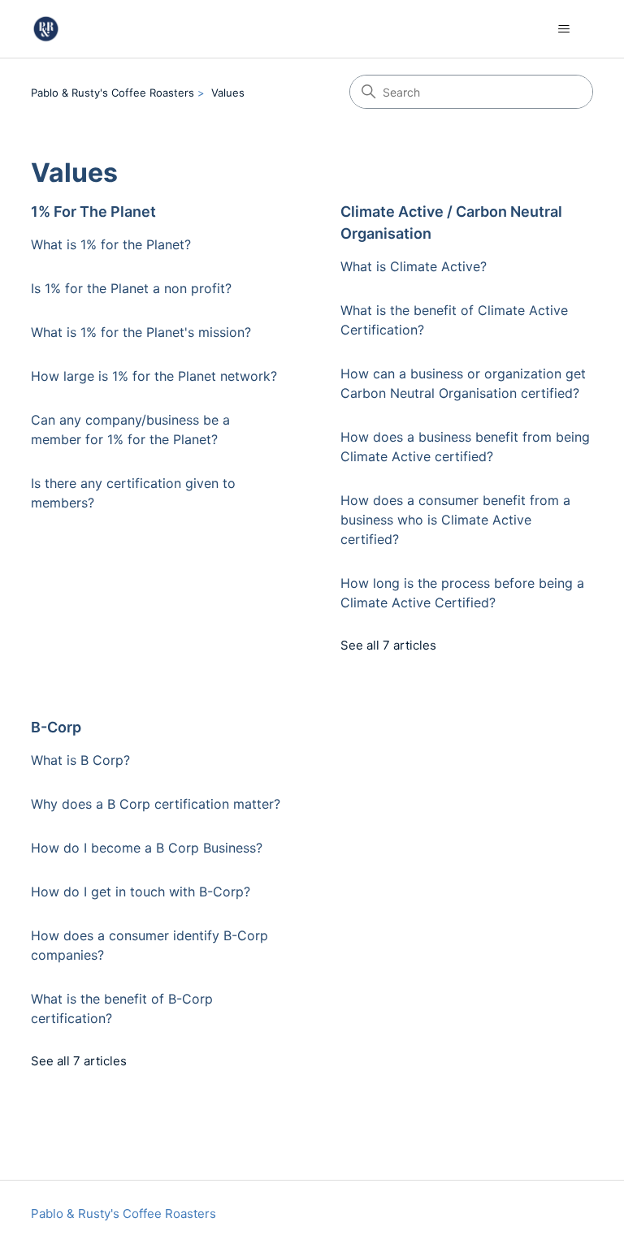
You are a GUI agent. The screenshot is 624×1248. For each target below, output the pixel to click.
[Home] (46, 29)
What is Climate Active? (413, 266)
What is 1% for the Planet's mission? (141, 332)
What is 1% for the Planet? (111, 244)
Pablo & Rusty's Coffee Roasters (112, 92)
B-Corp (56, 727)
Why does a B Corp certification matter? (155, 804)
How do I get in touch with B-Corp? (140, 891)
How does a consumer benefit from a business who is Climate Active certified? (455, 519)
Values (228, 92)
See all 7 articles (388, 645)
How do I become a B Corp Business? (146, 848)
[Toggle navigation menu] (564, 29)
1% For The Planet (93, 211)
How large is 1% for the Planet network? (154, 376)
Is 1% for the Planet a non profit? (131, 288)
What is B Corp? (80, 760)
